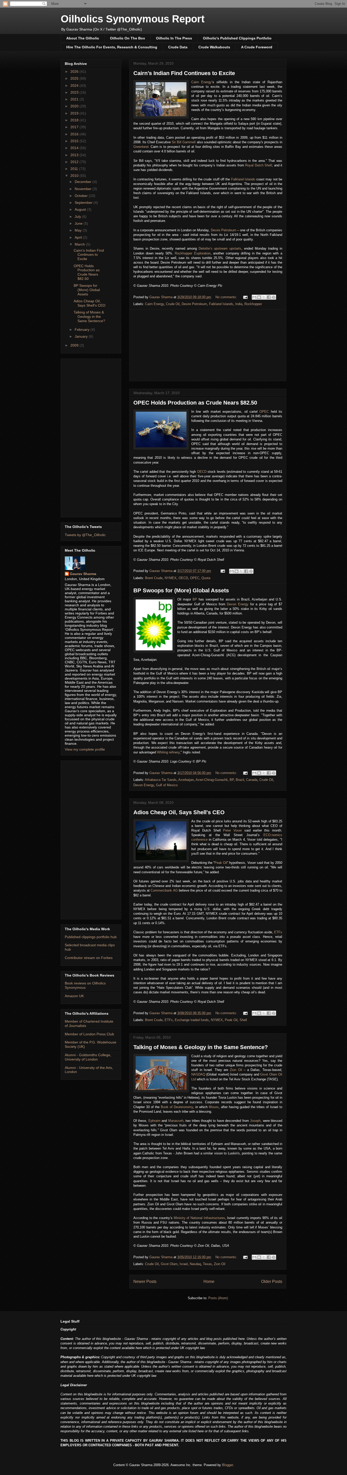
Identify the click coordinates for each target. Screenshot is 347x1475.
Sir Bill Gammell (184, 142)
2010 (75, 176)
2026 (75, 71)
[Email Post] (245, 297)
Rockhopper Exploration (193, 253)
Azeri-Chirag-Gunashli (212, 780)
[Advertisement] (208, 345)
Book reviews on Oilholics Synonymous (85, 985)
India (238, 304)
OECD (202, 472)
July (78, 216)
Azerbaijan (186, 780)
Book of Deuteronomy (177, 1107)
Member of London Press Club (89, 1034)
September (84, 203)
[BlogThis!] (259, 297)
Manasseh (175, 1121)
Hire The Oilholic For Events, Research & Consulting (111, 47)
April (79, 237)
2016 (75, 134)
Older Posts (271, 1281)
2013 (75, 155)
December (83, 182)
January (82, 336)
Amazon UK (74, 996)
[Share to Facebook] (268, 297)
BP (195, 599)
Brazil (240, 780)
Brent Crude (154, 578)
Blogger (227, 1465)
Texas (207, 1264)
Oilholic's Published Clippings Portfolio (237, 38)
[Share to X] (263, 297)
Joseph (255, 1121)
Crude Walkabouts (214, 47)
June (79, 223)
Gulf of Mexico (167, 785)
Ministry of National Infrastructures (199, 1218)
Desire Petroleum (223, 230)
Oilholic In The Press (174, 38)
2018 (75, 120)
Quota (205, 578)
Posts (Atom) (218, 1298)
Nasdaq (195, 1264)
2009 (75, 345)
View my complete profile (85, 749)
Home (208, 1281)
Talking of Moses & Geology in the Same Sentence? (200, 1047)
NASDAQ (198, 1074)
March (80, 244)
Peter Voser (232, 830)
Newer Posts (144, 1281)
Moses (214, 1107)
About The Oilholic (82, 38)
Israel (184, 1264)
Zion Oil (236, 1070)
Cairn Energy (201, 82)
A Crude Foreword (256, 47)
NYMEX (171, 578)
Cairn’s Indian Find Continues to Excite (184, 73)
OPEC (264, 411)
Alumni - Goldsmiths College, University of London (88, 1057)
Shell (243, 1020)
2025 (75, 78)
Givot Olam (169, 1264)
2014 (75, 148)
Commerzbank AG (164, 890)
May (79, 230)
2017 (75, 127)
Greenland (140, 147)
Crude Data (177, 47)
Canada (251, 780)
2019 (75, 113)
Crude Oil (173, 304)
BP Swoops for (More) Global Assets (181, 590)
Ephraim (154, 1121)
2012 (75, 162)
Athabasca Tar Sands (161, 780)
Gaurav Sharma (83, 574)
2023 (75, 92)
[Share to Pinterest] (273, 297)
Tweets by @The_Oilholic (85, 535)
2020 (75, 106)
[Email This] (254, 297)
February (82, 329)
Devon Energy (237, 604)
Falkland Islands (243, 179)
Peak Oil (220, 863)
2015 (75, 141)
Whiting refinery (168, 752)
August (81, 209)
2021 (75, 99)
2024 (75, 85)
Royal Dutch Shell (258, 165)
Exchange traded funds (192, 1020)
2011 (74, 169)
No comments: (226, 297)
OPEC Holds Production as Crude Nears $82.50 (195, 402)
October (82, 196)
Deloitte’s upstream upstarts (220, 248)
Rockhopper (253, 304)
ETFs (278, 932)
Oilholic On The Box (127, 38)
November (83, 189)
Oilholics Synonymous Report (132, 18)
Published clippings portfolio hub (91, 937)
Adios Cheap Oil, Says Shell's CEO (179, 812)
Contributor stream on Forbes (89, 958)
